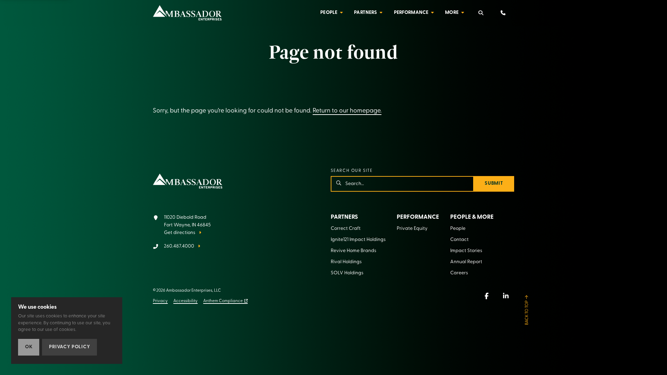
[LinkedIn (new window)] (505, 296)
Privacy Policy (69, 347)
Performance (411, 12)
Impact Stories (466, 250)
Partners (365, 12)
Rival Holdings (346, 262)
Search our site (352, 171)
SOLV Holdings (347, 273)
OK (28, 347)
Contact (459, 239)
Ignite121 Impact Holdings (358, 239)
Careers (459, 273)
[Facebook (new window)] (486, 296)
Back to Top (527, 312)
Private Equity (412, 228)
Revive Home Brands (353, 250)
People (328, 12)
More (452, 12)
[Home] (187, 13)
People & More (472, 217)
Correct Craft (346, 228)
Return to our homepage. (347, 111)
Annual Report (466, 262)
